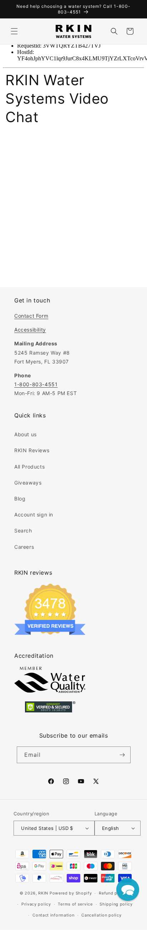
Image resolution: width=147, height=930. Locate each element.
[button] (14, 31)
